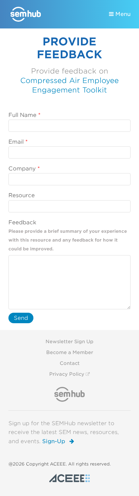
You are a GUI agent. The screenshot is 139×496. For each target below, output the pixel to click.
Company (22, 168)
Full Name (22, 115)
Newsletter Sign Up (69, 341)
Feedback (22, 222)
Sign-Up (54, 441)
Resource (21, 195)
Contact (70, 363)
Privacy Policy (66, 374)
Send (21, 318)
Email (16, 142)
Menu (122, 14)
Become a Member (69, 352)
